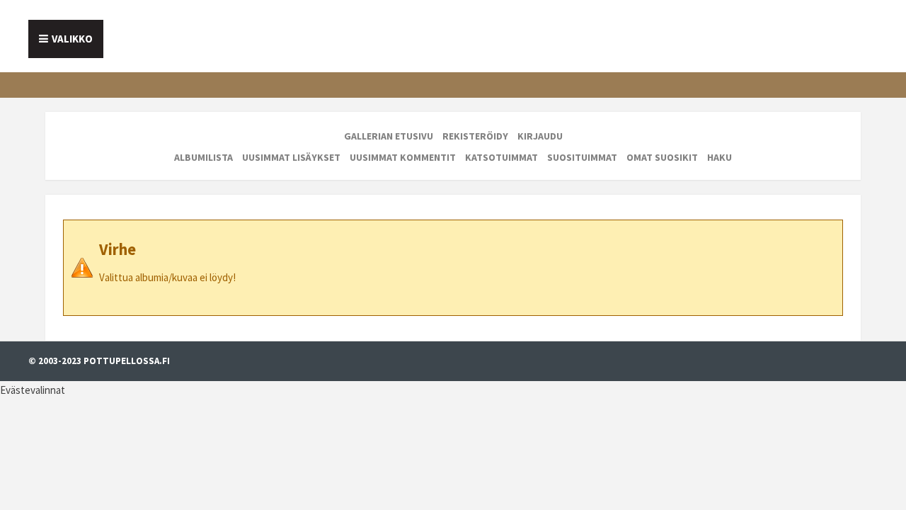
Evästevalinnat (32, 390)
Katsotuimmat (501, 157)
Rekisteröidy (475, 136)
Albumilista (203, 157)
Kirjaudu (540, 136)
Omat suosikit (662, 157)
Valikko (72, 38)
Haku (719, 157)
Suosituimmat (582, 157)
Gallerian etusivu (388, 136)
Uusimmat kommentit (403, 157)
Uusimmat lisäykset (291, 157)
